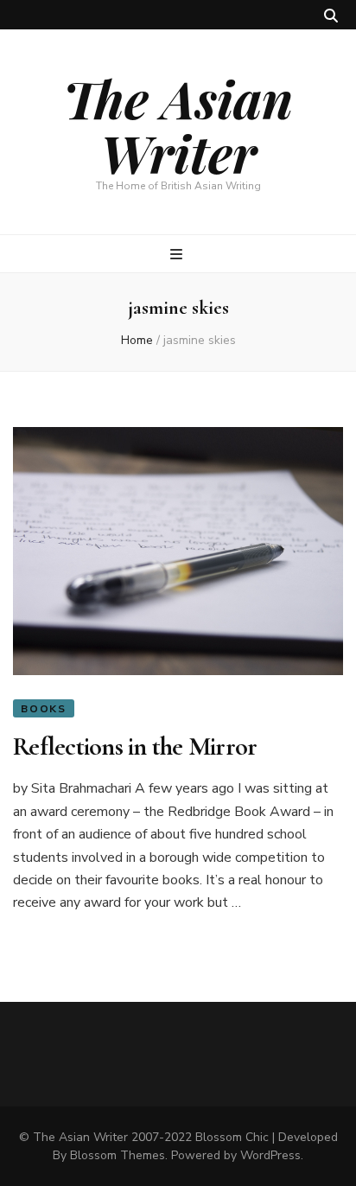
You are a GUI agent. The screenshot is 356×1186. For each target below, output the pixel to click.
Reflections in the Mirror (135, 746)
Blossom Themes (117, 1155)
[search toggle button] (331, 16)
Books (44, 709)
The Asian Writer (178, 125)
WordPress (270, 1155)
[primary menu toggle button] (178, 254)
